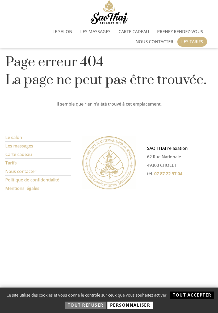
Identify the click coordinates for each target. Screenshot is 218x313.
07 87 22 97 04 (168, 174)
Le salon (62, 31)
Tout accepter (192, 295)
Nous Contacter (154, 42)
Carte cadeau (134, 31)
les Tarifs (192, 42)
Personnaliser (130, 305)
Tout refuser (86, 305)
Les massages (95, 31)
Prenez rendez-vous (180, 31)
